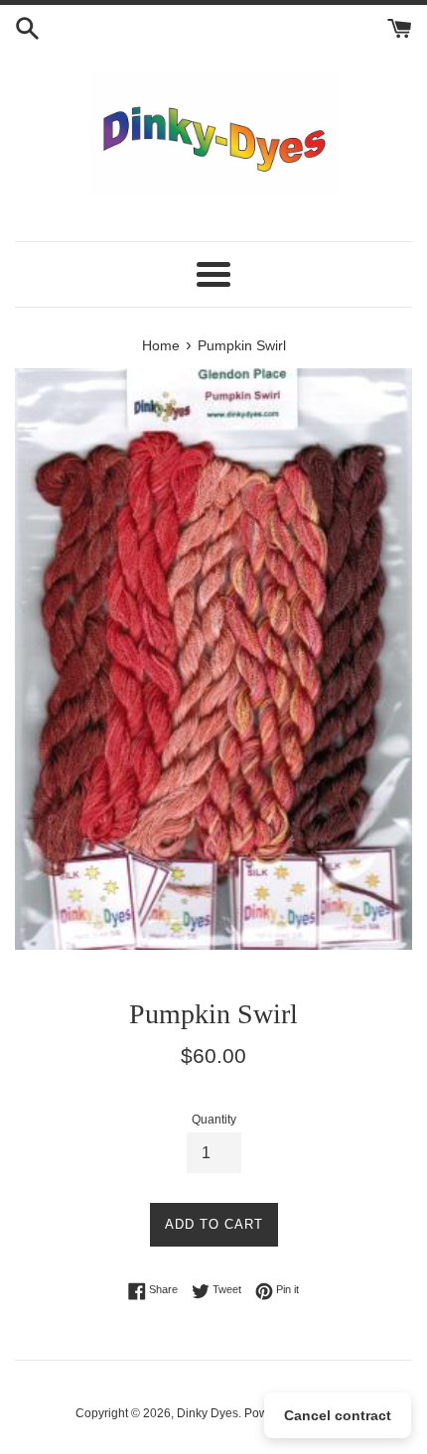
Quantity (214, 1119)
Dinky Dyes (207, 1413)
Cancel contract (337, 1415)
